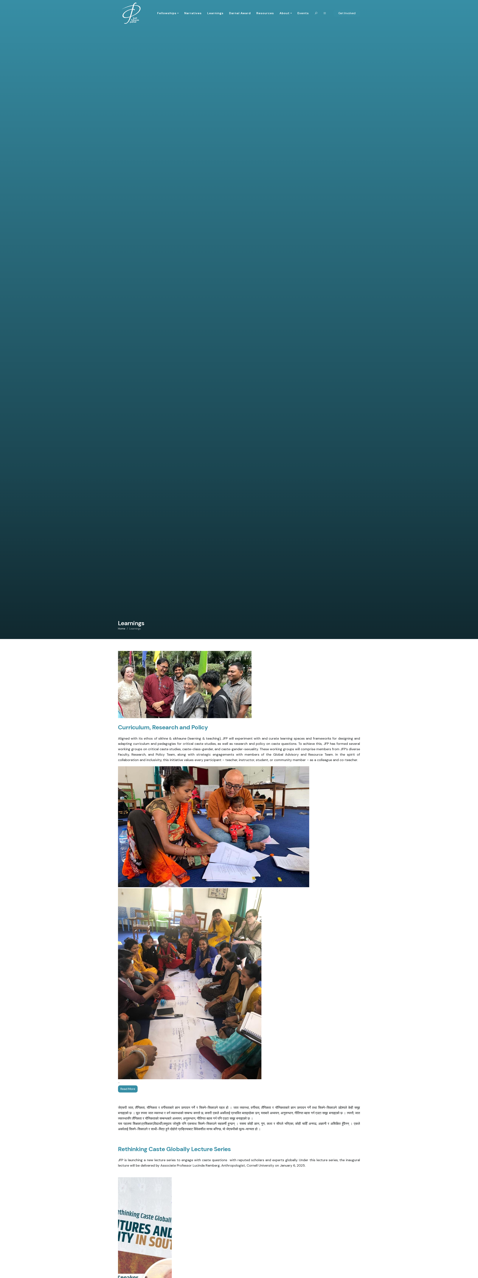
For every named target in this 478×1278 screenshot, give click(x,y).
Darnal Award (240, 13)
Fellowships (166, 13)
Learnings (215, 13)
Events (303, 13)
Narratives (193, 13)
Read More (127, 1089)
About (285, 13)
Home (121, 628)
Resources (265, 13)
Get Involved (347, 13)
